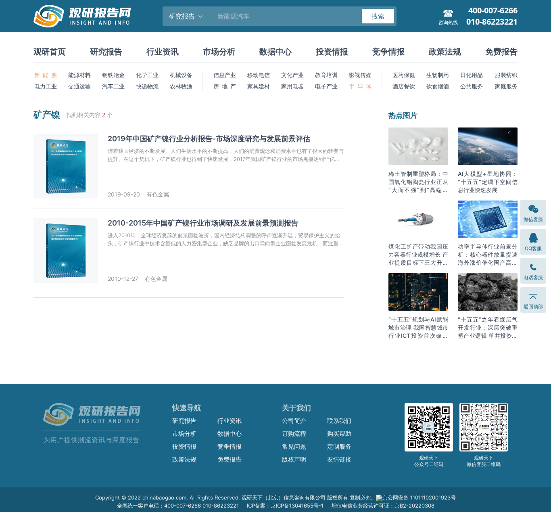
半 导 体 (360, 86)
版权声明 (294, 459)
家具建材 (258, 86)
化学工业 (147, 74)
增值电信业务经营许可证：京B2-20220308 (383, 505)
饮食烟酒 (437, 86)
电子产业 (326, 86)
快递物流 (147, 86)
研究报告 (106, 51)
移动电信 (258, 74)
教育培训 (326, 74)
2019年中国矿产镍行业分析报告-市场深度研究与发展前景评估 (209, 138)
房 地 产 (224, 86)
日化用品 (471, 74)
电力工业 (45, 86)
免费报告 (501, 51)
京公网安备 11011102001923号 (419, 497)
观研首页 (49, 51)
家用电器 (292, 86)
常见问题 (294, 446)
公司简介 (294, 420)
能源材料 (79, 74)
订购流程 (294, 433)
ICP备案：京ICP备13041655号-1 (285, 505)
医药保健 (403, 74)
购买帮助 (339, 433)
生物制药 (437, 74)
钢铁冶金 (113, 74)
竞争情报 (388, 51)
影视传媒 (360, 74)
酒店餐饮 (403, 86)
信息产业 (224, 74)
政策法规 (445, 51)
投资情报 (332, 51)
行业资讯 (162, 51)
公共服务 (471, 86)
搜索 (378, 16)
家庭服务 (506, 86)
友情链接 (339, 459)
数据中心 (275, 51)
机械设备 (181, 74)
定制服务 (339, 446)
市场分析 (219, 51)
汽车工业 (113, 86)
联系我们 (339, 420)
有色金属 (157, 194)
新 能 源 (45, 74)
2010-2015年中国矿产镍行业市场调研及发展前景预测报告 (203, 223)
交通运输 (79, 86)
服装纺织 (506, 74)
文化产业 (292, 74)
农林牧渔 (181, 86)
